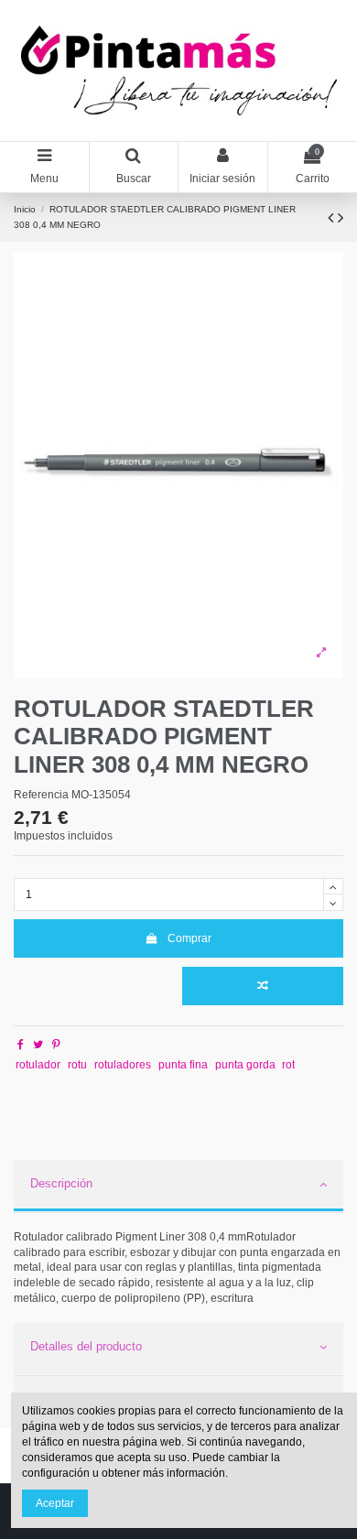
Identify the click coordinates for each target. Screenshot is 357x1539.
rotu (77, 1064)
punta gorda (245, 1064)
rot (288, 1064)
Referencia (41, 794)
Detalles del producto (86, 1346)
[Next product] (340, 218)
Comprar (189, 938)
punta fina (183, 1064)
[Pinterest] (56, 1044)
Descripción (61, 1183)
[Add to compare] (262, 986)
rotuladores (122, 1064)
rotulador (38, 1064)
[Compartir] (20, 1044)
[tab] (178, 1186)
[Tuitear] (38, 1044)
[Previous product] (333, 218)
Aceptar (55, 1503)
